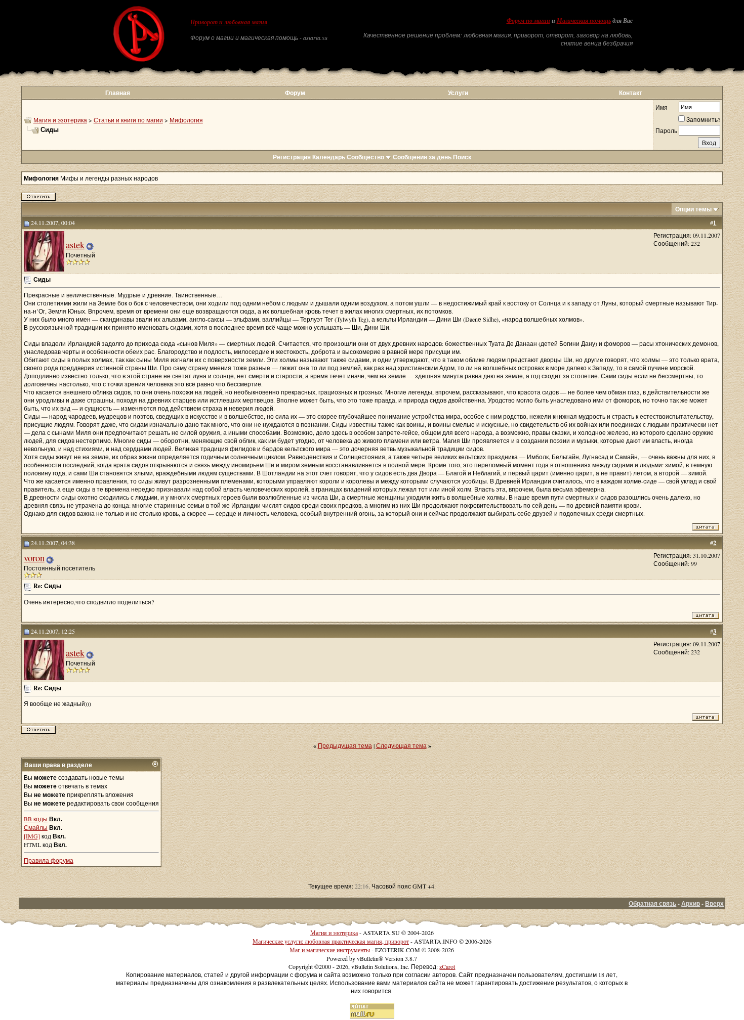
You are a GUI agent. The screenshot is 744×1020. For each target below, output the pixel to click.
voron (34, 557)
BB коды (36, 819)
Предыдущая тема (345, 745)
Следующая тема (401, 745)
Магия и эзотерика (60, 120)
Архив (690, 903)
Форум (295, 92)
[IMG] (32, 836)
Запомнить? (703, 119)
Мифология (186, 120)
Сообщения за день (422, 157)
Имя (661, 107)
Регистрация (292, 157)
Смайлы (36, 827)
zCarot (447, 966)
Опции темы (693, 209)
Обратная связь (652, 903)
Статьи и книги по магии (128, 120)
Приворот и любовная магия (228, 22)
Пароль (666, 130)
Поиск (462, 157)
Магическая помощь (584, 20)
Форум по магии (528, 20)
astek (75, 244)
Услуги (458, 92)
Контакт (630, 92)
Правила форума (48, 860)
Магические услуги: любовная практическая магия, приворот (331, 941)
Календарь (328, 157)
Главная (117, 92)
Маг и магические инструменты (330, 950)
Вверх (714, 903)
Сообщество (365, 157)
